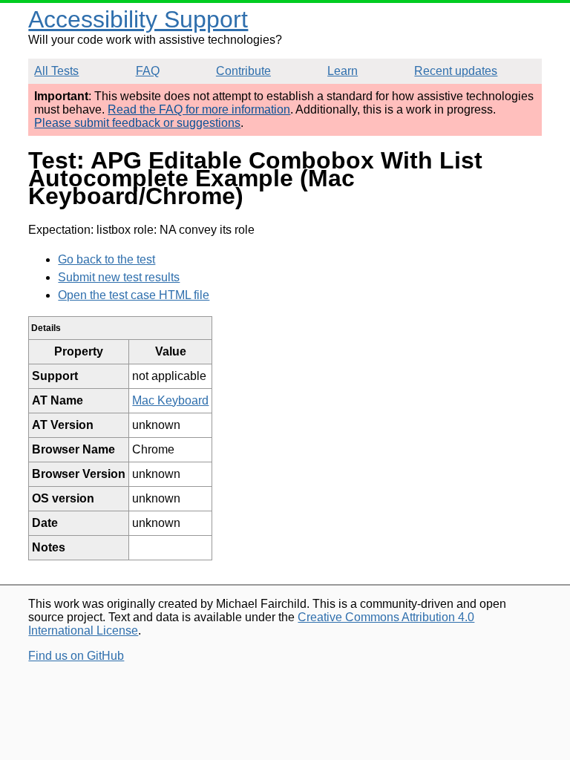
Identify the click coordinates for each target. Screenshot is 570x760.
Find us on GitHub (76, 655)
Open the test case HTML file (133, 295)
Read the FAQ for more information (199, 109)
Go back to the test (106, 259)
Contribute (243, 71)
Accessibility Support (138, 19)
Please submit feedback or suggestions (137, 123)
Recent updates (455, 71)
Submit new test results (119, 277)
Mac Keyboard (170, 400)
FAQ (148, 71)
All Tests (56, 71)
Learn (342, 71)
